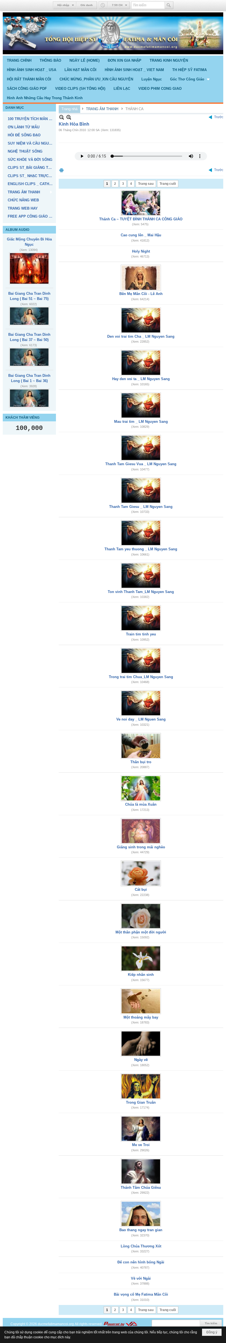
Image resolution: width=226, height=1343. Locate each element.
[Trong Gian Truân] (141, 1086)
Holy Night (141, 251)
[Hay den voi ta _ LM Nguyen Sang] (141, 363)
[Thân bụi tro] (141, 746)
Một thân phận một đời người (140, 932)
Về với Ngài (141, 1278)
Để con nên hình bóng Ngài (140, 1262)
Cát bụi (141, 889)
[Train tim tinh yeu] (141, 618)
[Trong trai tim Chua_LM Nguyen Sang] (141, 661)
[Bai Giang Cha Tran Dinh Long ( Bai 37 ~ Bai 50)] (29, 357)
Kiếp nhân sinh (141, 975)
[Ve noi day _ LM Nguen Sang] (141, 703)
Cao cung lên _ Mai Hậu (141, 235)
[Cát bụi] (141, 873)
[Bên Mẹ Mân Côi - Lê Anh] (141, 278)
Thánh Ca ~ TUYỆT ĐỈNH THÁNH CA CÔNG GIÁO (140, 219)
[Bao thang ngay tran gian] (141, 1214)
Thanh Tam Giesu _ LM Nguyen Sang (141, 507)
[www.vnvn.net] (120, 1324)
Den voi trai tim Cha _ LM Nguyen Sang (140, 336)
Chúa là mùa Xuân (141, 804)
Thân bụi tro (140, 762)
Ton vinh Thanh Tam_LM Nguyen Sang (141, 592)
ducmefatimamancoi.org (56, 1324)
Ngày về (141, 1060)
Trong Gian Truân (141, 1102)
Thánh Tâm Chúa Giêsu (141, 1187)
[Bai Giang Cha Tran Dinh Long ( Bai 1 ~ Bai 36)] (29, 398)
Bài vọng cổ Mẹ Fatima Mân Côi (141, 1294)
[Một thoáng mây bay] (141, 1001)
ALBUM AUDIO (17, 230)
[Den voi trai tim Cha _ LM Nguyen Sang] (141, 320)
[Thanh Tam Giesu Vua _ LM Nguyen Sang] (141, 448)
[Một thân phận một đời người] (141, 916)
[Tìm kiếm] (169, 5)
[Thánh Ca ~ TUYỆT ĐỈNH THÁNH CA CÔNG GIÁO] (141, 203)
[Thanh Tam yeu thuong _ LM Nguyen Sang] (141, 533)
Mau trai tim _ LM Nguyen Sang (141, 421)
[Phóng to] (69, 117)
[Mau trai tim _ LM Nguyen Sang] (141, 405)
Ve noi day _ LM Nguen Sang (141, 719)
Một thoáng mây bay (140, 1017)
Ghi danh (86, 5)
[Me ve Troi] (141, 1129)
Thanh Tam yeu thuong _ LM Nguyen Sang (140, 549)
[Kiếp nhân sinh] (141, 958)
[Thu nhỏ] (61, 117)
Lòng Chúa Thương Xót (141, 1246)
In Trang (61, 170)
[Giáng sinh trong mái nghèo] (141, 831)
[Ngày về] (141, 1043)
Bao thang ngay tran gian (140, 1230)
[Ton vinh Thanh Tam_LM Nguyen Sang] (141, 576)
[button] (190, 79)
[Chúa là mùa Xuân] (141, 788)
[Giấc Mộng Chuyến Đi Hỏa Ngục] (29, 268)
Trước (218, 117)
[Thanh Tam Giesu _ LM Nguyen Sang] (141, 490)
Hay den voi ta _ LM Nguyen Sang (141, 379)
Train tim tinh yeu (141, 634)
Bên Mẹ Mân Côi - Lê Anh (141, 294)
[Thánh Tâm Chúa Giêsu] (141, 1171)
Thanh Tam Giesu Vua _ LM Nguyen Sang (140, 464)
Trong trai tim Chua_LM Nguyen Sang (141, 677)
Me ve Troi (141, 1145)
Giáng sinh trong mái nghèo (141, 847)
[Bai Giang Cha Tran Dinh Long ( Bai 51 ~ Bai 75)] (29, 316)
